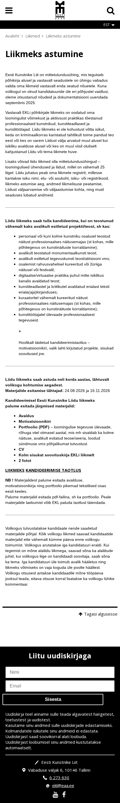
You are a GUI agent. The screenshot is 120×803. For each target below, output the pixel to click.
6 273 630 (59, 777)
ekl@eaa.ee (63, 785)
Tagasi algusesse (100, 614)
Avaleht (12, 36)
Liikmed (32, 36)
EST (107, 24)
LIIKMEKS (15, 470)
